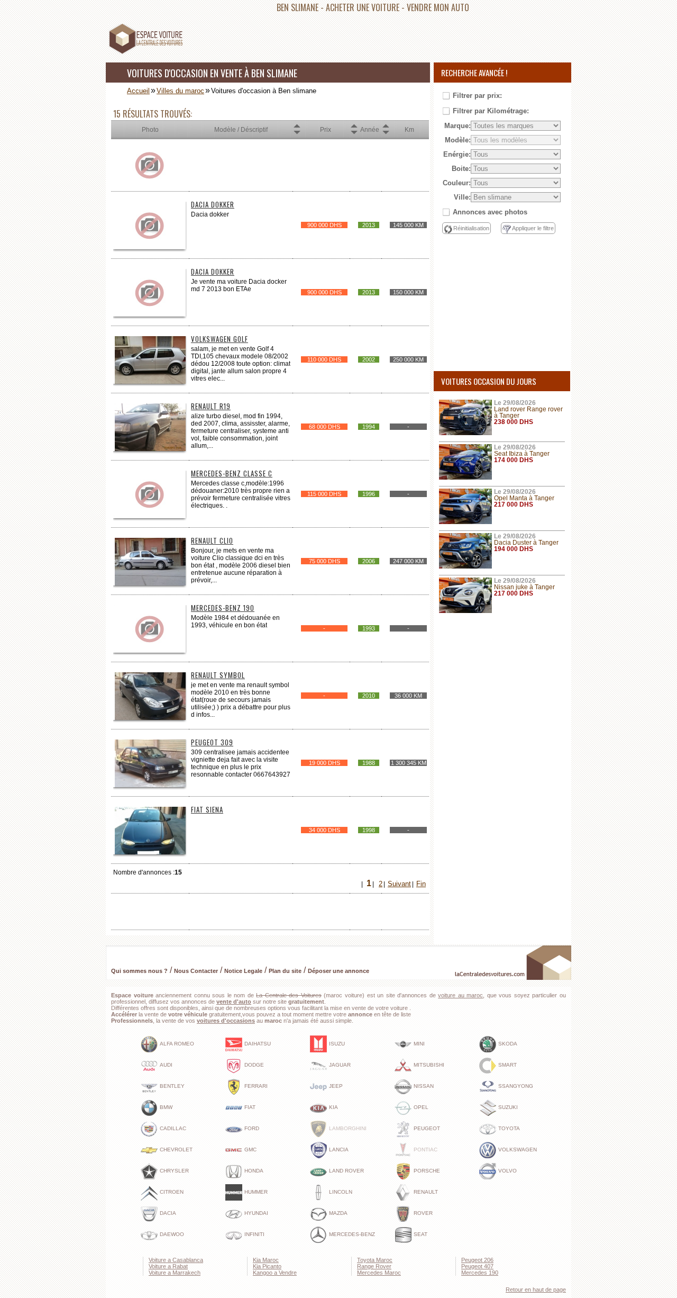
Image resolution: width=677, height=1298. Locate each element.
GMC (250, 1149)
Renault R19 (211, 406)
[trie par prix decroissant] (296, 133)
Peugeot (427, 1128)
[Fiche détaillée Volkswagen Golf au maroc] (150, 382)
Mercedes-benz (352, 1234)
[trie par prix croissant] (296, 126)
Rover (423, 1213)
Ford (251, 1128)
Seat (420, 1234)
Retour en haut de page (536, 1289)
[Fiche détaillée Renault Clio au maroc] (150, 584)
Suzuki (508, 1107)
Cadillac (173, 1128)
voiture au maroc (460, 995)
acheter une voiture (362, 7)
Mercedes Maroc (379, 1272)
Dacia (168, 1213)
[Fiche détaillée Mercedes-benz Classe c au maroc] (150, 516)
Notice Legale (243, 971)
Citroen (172, 1192)
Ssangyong (515, 1086)
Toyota (509, 1128)
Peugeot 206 (477, 1260)
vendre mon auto (438, 7)
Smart (507, 1065)
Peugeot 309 (212, 742)
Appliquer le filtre (533, 228)
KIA (333, 1107)
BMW (166, 1107)
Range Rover (374, 1266)
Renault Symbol (218, 675)
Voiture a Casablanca (176, 1260)
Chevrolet (176, 1149)
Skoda (507, 1044)
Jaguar (340, 1065)
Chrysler (174, 1171)
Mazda (338, 1213)
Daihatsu (257, 1044)
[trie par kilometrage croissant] (385, 126)
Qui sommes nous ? (139, 971)
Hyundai (256, 1213)
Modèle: (458, 140)
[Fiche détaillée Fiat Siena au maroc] (150, 852)
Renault (426, 1192)
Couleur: (457, 183)
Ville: (462, 197)
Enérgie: (457, 154)
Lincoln (340, 1192)
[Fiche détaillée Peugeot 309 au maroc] (150, 785)
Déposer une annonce (338, 971)
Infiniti (254, 1234)
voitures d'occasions (226, 1020)
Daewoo (172, 1234)
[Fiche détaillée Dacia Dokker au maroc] (150, 247)
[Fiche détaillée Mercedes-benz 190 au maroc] (150, 651)
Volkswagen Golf (219, 338)
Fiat (249, 1107)
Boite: (461, 169)
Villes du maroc (180, 91)
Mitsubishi (429, 1065)
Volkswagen (517, 1149)
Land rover (346, 1171)
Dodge (254, 1065)
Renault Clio (212, 540)
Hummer (256, 1192)
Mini (419, 1044)
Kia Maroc (266, 1260)
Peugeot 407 (477, 1266)
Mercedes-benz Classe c (231, 473)
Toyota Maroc (374, 1260)
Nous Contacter (196, 971)
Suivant (399, 884)
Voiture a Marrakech (174, 1272)
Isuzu (337, 1044)
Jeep (336, 1086)
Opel (421, 1107)
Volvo (507, 1171)
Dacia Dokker (212, 204)
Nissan (424, 1086)
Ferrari (256, 1086)
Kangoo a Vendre (275, 1272)
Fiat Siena (207, 809)
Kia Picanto (267, 1266)
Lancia (339, 1149)
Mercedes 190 (479, 1272)
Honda (253, 1171)
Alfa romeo (177, 1044)
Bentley (172, 1086)
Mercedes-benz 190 (222, 607)
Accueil (138, 91)
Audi (166, 1065)
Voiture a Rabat (168, 1266)
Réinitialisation (471, 228)
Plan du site (285, 971)
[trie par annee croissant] (354, 126)
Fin (421, 884)
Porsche (427, 1171)
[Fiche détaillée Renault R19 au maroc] (150, 449)
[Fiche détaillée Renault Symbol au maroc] (150, 718)
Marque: (457, 126)
